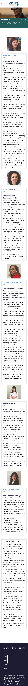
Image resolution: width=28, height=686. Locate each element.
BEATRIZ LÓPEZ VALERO (11, 489)
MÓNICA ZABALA (9, 189)
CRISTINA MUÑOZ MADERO (12, 282)
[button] (14, 57)
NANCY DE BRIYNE (9, 55)
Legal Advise (5, 659)
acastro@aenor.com (11, 459)
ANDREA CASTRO (9, 403)
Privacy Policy (5, 668)
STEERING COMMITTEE (11, 541)
